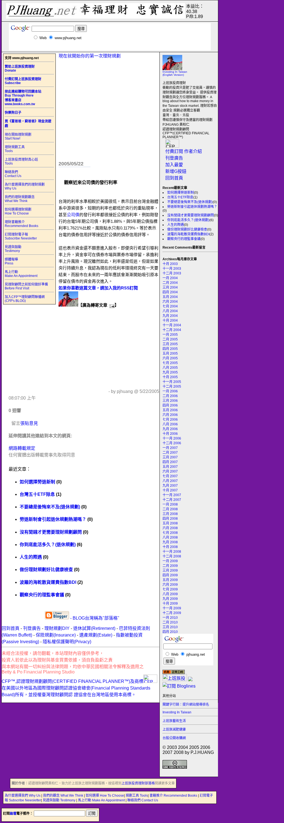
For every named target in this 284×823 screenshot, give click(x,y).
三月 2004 (170, 287)
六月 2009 (170, 585)
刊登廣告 (174, 158)
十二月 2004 (172, 330)
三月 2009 (170, 570)
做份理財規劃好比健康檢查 (187, 229)
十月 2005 (170, 377)
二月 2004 (170, 283)
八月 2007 (170, 481)
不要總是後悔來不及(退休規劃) (190, 202)
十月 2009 (170, 603)
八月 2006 (170, 424)
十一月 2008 (172, 552)
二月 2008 (170, 509)
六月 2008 (170, 528)
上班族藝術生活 (174, 721)
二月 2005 (170, 339)
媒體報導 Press (11, 261)
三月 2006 (170, 401)
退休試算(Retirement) (94, 628)
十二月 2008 (172, 556)
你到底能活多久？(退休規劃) (188, 220)
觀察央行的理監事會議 (184, 239)
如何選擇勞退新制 (180, 193)
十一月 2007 (172, 495)
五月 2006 (170, 410)
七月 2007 (170, 476)
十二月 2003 (172, 273)
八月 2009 (170, 594)
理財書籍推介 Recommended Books (21, 224)
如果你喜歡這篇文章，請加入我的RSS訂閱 (98, 288)
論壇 (13, 814)
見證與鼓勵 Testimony (13, 249)
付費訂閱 (174, 151)
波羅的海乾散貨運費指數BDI (188, 234)
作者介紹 (193, 151)
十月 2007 (170, 490)
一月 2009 (170, 561)
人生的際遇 (175, 225)
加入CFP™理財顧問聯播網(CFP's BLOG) (25, 299)
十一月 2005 (172, 382)
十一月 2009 (172, 608)
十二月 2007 (172, 500)
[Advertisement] (110, 48)
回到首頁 (174, 178)
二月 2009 (170, 566)
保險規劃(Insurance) (56, 635)
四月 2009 (170, 575)
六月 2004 (170, 302)
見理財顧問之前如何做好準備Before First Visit (26, 286)
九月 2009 (170, 599)
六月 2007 (170, 471)
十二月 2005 (172, 386)
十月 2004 (170, 320)
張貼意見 (29, 423)
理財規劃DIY (57, 628)
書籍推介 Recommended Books (173, 795)
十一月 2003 (172, 269)
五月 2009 (170, 580)
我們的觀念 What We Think (63, 795)
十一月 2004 (172, 325)
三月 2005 (170, 344)
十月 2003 (170, 264)
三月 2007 (170, 457)
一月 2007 (170, 448)
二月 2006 (170, 396)
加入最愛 (174, 164)
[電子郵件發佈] (111, 305)
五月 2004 (170, 297)
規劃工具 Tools (137, 795)
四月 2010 (170, 632)
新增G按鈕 (175, 171)
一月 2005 (170, 335)
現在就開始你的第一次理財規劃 (90, 56)
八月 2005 (170, 368)
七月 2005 (170, 363)
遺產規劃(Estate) (95, 635)
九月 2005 (170, 372)
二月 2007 (170, 453)
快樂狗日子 (13, 113)
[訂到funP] (190, 679)
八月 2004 (170, 311)
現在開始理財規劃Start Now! (18, 136)
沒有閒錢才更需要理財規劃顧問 (190, 215)
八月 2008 (170, 537)
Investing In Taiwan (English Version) (175, 73)
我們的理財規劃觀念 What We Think (20, 199)
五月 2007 (170, 467)
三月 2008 (170, 514)
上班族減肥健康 (174, 729)
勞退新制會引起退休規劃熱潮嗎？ (192, 207)
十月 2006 (170, 434)
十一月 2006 (172, 438)
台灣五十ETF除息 (180, 197)
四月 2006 (170, 405)
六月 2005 (170, 358)
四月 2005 (170, 349)
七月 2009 (170, 589)
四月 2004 (170, 292)
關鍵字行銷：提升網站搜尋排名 (186, 704)
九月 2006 (170, 429)
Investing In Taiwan (177, 712)
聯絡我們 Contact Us (13, 174)
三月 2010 (170, 627)
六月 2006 (170, 415)
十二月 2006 (172, 443)
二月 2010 (170, 622)
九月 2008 (170, 542)
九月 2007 (170, 486)
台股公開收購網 (174, 738)
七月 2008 (170, 533)
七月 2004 (170, 306)
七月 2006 (170, 419)
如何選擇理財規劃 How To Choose (18, 211)
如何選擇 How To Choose (105, 795)
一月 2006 (170, 391)
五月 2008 (170, 523)
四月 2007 (170, 462)
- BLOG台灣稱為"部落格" (94, 618)
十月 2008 (170, 547)
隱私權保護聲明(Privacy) (67, 641)
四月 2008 (170, 519)
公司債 (73, 214)
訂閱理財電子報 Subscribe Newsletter (21, 236)
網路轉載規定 (22, 448)
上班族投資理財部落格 (138, 783)
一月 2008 (170, 504)
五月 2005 (170, 353)
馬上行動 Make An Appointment (21, 274)
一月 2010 (170, 618)
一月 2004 (170, 278)
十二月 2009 (172, 613)
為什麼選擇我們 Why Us (23, 795)
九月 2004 (170, 316)
